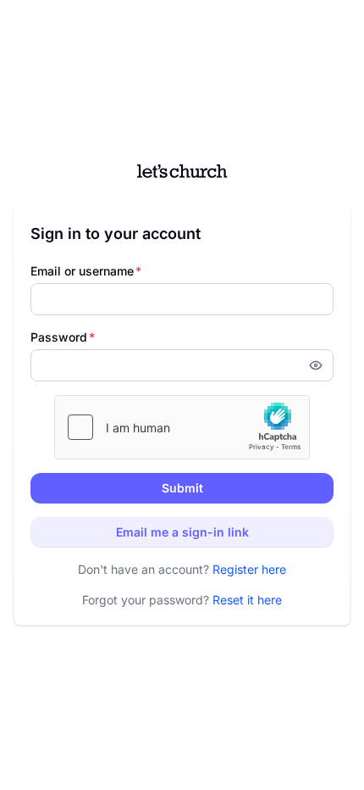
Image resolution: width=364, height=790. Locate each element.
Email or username (85, 271)
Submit (182, 488)
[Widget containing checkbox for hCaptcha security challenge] (182, 427)
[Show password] (321, 365)
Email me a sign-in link (182, 532)
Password (62, 337)
